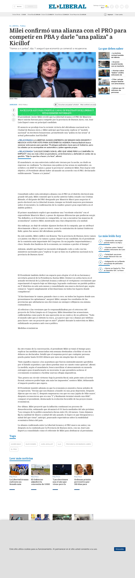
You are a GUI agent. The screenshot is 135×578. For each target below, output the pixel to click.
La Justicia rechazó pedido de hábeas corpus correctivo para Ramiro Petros (118, 55)
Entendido (120, 549)
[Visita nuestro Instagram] (127, 7)
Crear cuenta (119, 14)
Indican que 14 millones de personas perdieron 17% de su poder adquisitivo (117, 90)
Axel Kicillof (47, 444)
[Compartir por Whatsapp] (14, 119)
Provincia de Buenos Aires (78, 444)
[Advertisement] (68, 185)
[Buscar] (27, 6)
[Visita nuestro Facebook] (112, 7)
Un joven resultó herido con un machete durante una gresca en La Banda (117, 64)
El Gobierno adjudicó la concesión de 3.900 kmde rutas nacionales (40, 484)
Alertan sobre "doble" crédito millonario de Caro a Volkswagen (117, 73)
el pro (14, 449)
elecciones (31, 444)
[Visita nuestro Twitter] (117, 7)
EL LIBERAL (14, 26)
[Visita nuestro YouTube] (122, 7)
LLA (59, 444)
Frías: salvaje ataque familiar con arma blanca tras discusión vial (117, 81)
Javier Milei (16, 444)
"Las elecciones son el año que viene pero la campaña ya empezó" (60, 484)
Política (13, 477)
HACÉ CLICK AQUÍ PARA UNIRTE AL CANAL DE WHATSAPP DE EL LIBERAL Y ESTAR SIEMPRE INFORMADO (57, 111)
